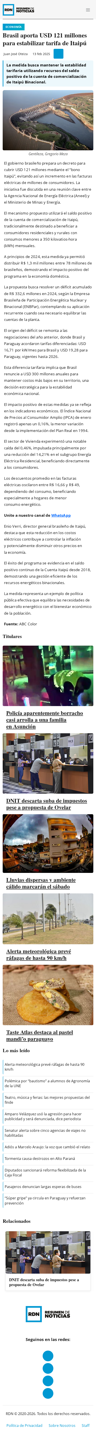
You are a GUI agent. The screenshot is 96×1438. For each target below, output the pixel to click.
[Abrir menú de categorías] (88, 9)
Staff (86, 1425)
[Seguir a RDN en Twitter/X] (48, 1381)
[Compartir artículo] (58, 54)
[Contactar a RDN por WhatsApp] (48, 1393)
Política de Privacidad (24, 1425)
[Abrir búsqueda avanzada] (78, 10)
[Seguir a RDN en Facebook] (48, 1356)
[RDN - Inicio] (20, 10)
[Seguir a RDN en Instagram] (48, 1368)
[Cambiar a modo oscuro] (71, 9)
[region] (48, 1261)
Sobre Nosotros (62, 1425)
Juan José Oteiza (16, 54)
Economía (14, 27)
